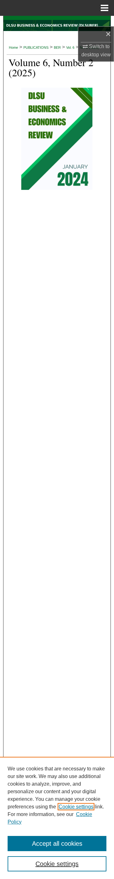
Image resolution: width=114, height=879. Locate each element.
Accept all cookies (57, 843)
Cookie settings (76, 806)
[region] (57, 818)
